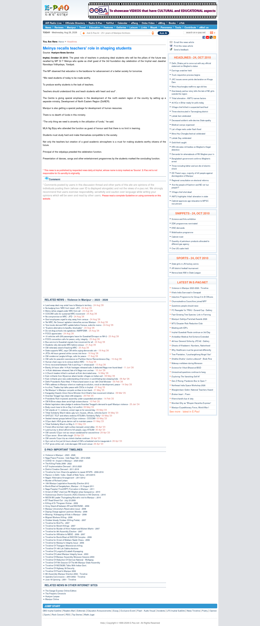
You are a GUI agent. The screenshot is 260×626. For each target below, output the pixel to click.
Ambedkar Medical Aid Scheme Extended (190, 336)
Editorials (81, 610)
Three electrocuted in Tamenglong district (190, 111)
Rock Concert (58, 614)
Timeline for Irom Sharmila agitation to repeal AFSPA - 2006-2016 (74, 472)
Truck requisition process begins (186, 74)
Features (108, 27)
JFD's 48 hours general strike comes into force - (71, 353)
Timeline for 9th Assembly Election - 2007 (63, 531)
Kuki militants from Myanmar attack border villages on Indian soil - (80, 375)
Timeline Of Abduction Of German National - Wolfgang (69, 559)
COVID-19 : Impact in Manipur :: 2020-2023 (64, 460)
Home (61, 41)
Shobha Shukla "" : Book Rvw (192, 358)
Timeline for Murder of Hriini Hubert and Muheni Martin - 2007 (72, 528)
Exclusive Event (128, 610)
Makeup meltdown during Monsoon (187, 363)
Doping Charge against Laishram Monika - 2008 (66, 511)
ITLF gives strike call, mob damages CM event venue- (74, 443)
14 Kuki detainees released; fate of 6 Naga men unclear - (75, 370)
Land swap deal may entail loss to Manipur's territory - (74, 305)
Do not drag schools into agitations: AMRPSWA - (72, 330)
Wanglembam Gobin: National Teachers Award (192, 389)
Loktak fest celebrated (181, 115)
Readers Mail (69, 610)
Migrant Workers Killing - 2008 (58, 517)
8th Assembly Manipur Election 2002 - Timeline (66, 573)
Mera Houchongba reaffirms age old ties (189, 86)
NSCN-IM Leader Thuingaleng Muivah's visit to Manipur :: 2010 (73, 497)
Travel (82, 27)
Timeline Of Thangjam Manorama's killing (63, 545)
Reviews (58, 27)
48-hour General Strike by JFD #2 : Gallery (190, 341)
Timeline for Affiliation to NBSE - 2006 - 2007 (65, 534)
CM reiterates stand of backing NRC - (67, 347)
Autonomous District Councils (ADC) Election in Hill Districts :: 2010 (75, 494)
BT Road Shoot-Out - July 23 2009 (60, 500)
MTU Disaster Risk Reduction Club (187, 323)
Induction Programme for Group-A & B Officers (192, 296)
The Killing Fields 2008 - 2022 (58, 463)
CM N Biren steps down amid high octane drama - (72, 401)
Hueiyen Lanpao (52, 596)
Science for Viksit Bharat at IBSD (186, 367)
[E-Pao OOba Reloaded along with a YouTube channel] (152, 17)
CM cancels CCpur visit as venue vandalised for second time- (77, 432)
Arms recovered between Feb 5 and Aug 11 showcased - (75, 364)
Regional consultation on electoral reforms (190, 180)
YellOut (110, 23)
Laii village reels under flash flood (186, 129)
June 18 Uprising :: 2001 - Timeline (60, 579)
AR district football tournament (185, 268)
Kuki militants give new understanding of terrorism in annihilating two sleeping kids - (87, 378)
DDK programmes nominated (184, 223)
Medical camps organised (183, 124)
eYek (181, 23)
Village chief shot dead (182, 192)
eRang (134, 23)
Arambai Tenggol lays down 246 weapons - (69, 395)
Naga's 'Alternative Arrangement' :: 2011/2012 (65, 477)
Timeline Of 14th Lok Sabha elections (61, 548)
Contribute (190, 27)
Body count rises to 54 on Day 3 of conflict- (69, 407)
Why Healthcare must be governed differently (191, 349)
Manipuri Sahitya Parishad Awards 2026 (189, 319)
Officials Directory (75, 23)
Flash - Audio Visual (146, 610)
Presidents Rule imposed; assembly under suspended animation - (79, 398)
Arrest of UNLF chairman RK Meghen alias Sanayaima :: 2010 (72, 491)
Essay (116, 610)
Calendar (122, 23)
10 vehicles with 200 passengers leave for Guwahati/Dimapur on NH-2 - (82, 336)
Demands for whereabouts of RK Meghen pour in (193, 154)
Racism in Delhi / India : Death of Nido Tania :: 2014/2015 (70, 474)
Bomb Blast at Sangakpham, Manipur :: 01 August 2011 (69, 486)
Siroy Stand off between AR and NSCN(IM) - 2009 (67, 505)
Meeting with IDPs (180, 327)
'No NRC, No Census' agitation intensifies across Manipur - (76, 322)
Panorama (166, 27)
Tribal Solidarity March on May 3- (65, 424)
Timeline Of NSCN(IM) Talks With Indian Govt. (66, 565)
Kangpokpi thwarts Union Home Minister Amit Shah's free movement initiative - (85, 392)
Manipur (71, 27)
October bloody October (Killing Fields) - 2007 (65, 520)
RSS (68, 614)
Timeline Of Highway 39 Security (59, 568)
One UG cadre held (180, 248)
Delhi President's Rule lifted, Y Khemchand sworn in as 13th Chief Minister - (84, 381)
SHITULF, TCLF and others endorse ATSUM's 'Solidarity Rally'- (78, 415)
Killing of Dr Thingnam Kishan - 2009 (61, 503)
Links (144, 27)
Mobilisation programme (182, 232)
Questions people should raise (185, 305)
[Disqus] (104, 248)
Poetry (205, 610)
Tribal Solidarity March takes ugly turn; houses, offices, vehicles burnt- (81, 412)
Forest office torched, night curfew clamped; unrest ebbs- (75, 426)
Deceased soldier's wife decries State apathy (191, 120)
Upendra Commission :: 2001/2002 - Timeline (65, 576)
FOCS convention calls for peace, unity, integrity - (72, 339)
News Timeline (193, 610)
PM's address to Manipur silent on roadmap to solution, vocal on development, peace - (88, 384)
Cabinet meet (177, 236)
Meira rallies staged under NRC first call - (69, 310)
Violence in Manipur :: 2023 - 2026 (60, 455)
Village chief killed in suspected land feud (190, 107)
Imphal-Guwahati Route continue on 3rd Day (191, 332)
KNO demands (178, 227)
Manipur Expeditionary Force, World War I (190, 407)
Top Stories (77, 614)
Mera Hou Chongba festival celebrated (188, 133)
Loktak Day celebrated (181, 138)
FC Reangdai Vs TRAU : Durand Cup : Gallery (192, 310)
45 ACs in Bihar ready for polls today (188, 102)
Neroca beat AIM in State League (186, 272)
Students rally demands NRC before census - (70, 344)
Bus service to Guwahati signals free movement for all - (75, 342)
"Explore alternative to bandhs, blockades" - (69, 327)
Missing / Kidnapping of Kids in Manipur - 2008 (65, 514)
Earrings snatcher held (182, 70)
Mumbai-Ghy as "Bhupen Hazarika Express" (191, 403)
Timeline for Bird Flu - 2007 (57, 522)
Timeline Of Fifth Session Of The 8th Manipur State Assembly (72, 562)
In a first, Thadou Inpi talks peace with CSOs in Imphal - (75, 387)
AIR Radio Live (53, 23)
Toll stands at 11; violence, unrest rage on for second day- (76, 409)
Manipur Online (52, 599)
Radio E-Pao (95, 23)
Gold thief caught (179, 142)
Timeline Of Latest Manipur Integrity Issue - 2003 (66, 554)
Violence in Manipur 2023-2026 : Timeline (190, 288)
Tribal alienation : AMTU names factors (189, 98)
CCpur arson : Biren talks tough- (64, 435)
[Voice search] (152, 33)
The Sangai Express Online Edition (60, 590)
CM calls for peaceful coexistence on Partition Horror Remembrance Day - (83, 358)
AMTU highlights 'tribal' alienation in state (190, 196)
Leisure (133, 27)
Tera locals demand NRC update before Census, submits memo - (79, 325)
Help (102, 622)
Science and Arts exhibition (184, 219)
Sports (47, 614)
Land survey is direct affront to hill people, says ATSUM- (75, 429)
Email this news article (184, 42)
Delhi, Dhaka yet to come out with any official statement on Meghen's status (191, 64)
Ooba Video (148, 23)
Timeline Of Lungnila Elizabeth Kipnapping (64, 551)
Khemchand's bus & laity (182, 398)
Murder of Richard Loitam (56, 480)
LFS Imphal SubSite (176, 610)
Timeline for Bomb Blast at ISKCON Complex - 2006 (68, 537)
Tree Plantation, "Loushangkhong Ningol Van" (191, 354)
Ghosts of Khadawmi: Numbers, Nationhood (191, 345)
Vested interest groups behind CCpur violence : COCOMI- (76, 418)
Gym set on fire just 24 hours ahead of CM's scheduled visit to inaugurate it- (83, 441)
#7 (186, 376)
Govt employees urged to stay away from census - (72, 319)
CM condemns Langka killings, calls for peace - (71, 356)
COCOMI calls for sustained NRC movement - (71, 313)
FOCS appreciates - (59, 333)
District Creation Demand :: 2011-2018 (62, 469)
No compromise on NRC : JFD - (64, 316)
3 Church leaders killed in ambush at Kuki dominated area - (76, 373)
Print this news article (183, 45)
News (48, 27)
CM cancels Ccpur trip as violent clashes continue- (72, 438)
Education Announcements (99, 610)
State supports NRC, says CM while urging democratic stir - (77, 350)
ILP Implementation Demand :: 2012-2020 (63, 466)
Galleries (121, 27)
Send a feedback (181, 49)
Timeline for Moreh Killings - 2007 (60, 525)
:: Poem (181, 394)
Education (94, 27)
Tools (178, 27)
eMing (161, 23)
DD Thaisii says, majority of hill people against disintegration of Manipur (192, 174)
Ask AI (163, 33)
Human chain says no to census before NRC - (70, 361)
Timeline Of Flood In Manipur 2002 (60, 571)
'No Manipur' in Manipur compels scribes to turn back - (74, 390)
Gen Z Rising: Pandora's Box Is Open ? (189, 380)
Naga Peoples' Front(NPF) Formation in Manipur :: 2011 (69, 488)
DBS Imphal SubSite (52, 610)
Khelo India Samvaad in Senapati (186, 292)
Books (172, 23)
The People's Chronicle (55, 593)
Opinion (213, 610)
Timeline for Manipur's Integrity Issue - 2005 (64, 542)
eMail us (204, 27)
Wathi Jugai (89, 614)
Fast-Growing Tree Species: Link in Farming (191, 314)
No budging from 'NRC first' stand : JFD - (68, 308)
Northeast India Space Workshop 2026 (188, 385)
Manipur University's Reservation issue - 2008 (65, 508)
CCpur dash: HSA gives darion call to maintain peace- (74, 421)
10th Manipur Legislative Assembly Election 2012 (67, 483)
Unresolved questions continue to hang (189, 372)
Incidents (161, 610)
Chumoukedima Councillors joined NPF (189, 301)
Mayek (153, 27)
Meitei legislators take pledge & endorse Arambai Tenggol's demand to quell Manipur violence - (92, 404)
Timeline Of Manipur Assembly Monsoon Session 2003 (69, 556)
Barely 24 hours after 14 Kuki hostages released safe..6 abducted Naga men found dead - (89, 367)
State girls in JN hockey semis (185, 263)
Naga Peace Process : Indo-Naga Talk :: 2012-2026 (67, 457)
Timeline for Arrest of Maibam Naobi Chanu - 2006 (67, 539)
